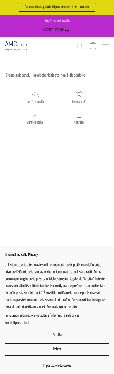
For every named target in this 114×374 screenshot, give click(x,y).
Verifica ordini (35, 122)
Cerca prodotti (35, 102)
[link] (57, 30)
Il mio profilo (79, 102)
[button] (57, 7)
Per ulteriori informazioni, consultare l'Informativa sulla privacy (43, 315)
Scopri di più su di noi (17, 323)
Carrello (79, 122)
